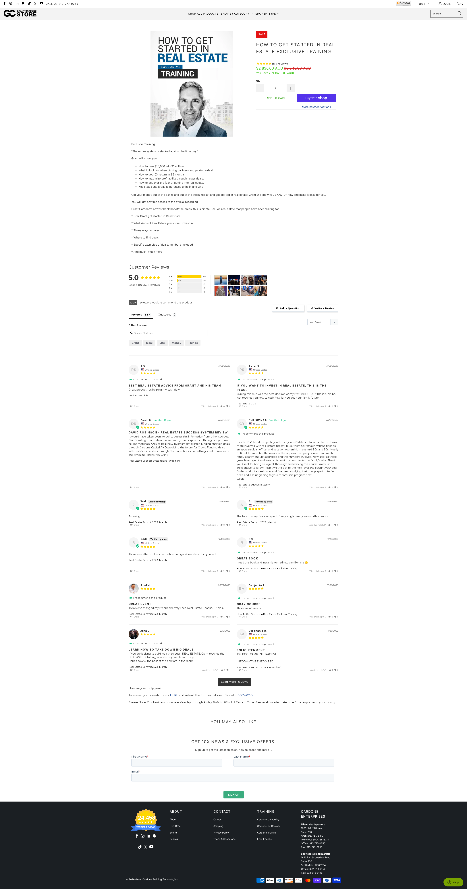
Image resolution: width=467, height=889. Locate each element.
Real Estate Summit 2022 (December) (259, 667)
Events (173, 832)
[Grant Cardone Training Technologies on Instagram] (11, 3)
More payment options (316, 107)
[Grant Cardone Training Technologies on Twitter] (35, 3)
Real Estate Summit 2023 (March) (148, 522)
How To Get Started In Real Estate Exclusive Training (267, 568)
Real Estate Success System (253, 484)
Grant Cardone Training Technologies (156, 879)
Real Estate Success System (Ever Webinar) (154, 460)
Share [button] (136, 406)
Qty (258, 80)
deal (149, 343)
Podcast (174, 839)
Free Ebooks (264, 839)
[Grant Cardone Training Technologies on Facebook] (4, 3)
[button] (237, 13)
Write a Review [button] (324, 308)
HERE (174, 695)
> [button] (234, 682)
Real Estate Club (138, 395)
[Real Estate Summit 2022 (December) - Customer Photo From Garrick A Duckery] (234, 280)
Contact (217, 819)
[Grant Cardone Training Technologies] (20, 13)
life (162, 343)
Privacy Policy (221, 832)
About (173, 819)
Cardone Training (267, 832)
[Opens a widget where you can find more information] (453, 882)
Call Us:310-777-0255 (62, 3)
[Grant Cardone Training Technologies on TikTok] (29, 3)
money (176, 343)
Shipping (218, 826)
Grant (135, 343)
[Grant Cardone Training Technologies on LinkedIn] (17, 3)
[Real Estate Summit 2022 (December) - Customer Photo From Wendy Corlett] (247, 291)
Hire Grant (176, 826)
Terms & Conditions (224, 839)
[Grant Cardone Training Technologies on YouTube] (41, 3)
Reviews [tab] (136, 314)
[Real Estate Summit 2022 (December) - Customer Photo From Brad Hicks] (260, 280)
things (193, 343)
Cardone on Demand (269, 826)
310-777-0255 (244, 695)
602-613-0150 (317, 868)
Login (447, 3)
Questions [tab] (164, 314)
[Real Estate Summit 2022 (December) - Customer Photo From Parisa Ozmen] (221, 280)
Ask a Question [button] (290, 308)
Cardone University (268, 819)
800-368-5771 (321, 839)
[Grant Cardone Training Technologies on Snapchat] (23, 3)
